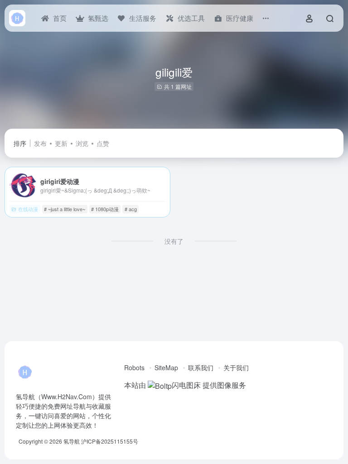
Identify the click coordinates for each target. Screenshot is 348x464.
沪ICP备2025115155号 (109, 441)
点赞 (103, 143)
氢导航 (71, 441)
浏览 (82, 143)
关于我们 (236, 367)
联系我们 (200, 367)
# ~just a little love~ (64, 209)
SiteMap (166, 367)
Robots (134, 367)
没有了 (174, 241)
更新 (61, 143)
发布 (40, 143)
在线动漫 (28, 209)
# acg (131, 209)
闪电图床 (186, 385)
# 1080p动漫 (105, 209)
